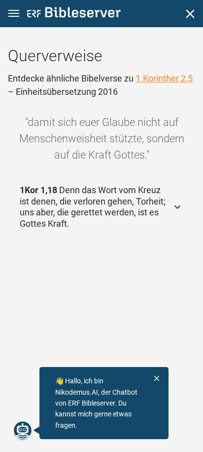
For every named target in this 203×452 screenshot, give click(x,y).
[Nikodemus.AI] (23, 430)
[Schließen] (190, 14)
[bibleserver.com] (74, 14)
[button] (13, 13)
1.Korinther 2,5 (164, 78)
